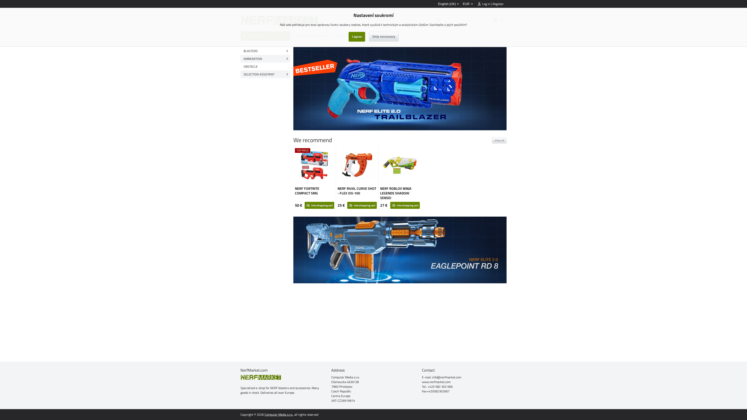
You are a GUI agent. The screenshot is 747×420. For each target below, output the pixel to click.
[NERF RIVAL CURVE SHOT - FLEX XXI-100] (357, 166)
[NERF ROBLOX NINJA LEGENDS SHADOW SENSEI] (400, 165)
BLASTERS (251, 51)
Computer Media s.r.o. (279, 414)
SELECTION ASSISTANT (259, 74)
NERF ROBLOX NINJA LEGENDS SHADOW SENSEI (395, 193)
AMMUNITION (253, 58)
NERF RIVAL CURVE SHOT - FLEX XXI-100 (357, 191)
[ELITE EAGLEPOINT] (400, 250)
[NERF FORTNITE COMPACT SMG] (314, 165)
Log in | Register (493, 4)
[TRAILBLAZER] (400, 88)
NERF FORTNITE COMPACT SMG (307, 191)
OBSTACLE (251, 66)
